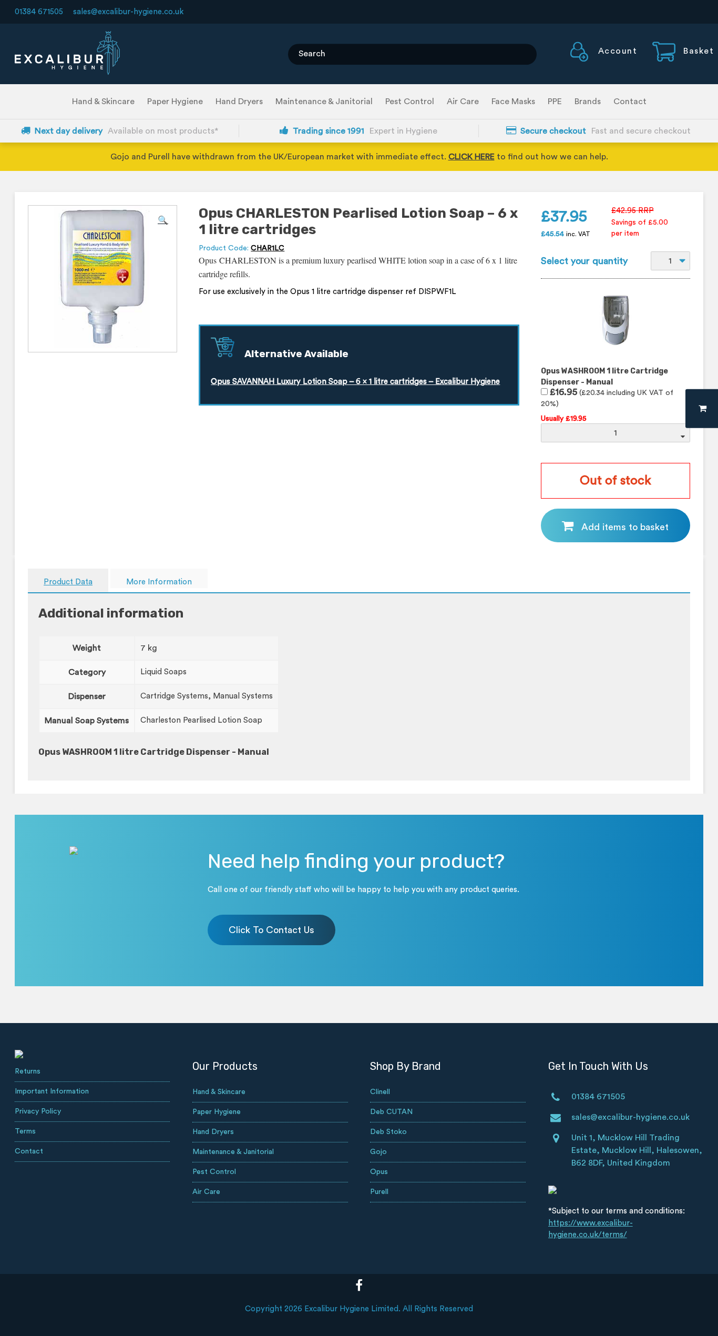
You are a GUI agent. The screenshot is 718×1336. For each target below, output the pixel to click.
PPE (555, 101)
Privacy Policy (38, 1111)
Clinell (380, 1092)
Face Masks (513, 101)
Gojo (378, 1152)
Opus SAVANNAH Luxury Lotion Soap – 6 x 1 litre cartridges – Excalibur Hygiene (355, 382)
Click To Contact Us (271, 930)
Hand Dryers (239, 101)
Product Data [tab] (68, 582)
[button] (163, 220)
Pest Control (409, 101)
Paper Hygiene (175, 101)
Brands (588, 101)
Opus (379, 1172)
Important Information (52, 1091)
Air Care (463, 101)
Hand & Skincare (103, 101)
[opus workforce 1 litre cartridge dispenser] (615, 352)
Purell (379, 1192)
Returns (27, 1071)
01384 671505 (39, 12)
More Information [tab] (159, 582)
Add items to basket (625, 527)
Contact (630, 101)
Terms (25, 1131)
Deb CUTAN (391, 1112)
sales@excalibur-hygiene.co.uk (128, 12)
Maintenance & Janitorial (324, 101)
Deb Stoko (388, 1132)
